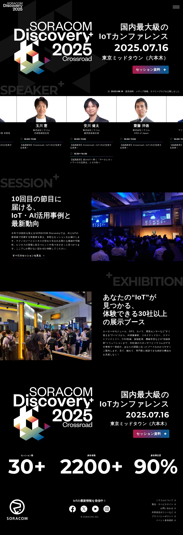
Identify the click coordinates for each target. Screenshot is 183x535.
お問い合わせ (166, 508)
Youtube (95, 509)
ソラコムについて (164, 500)
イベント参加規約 (164, 520)
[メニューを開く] (176, 6)
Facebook (72, 509)
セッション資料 (148, 69)
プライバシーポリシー (162, 516)
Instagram (106, 509)
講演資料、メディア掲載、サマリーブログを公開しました (152, 91)
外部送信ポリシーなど (162, 512)
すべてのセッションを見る (27, 255)
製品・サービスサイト (162, 504)
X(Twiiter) (83, 509)
